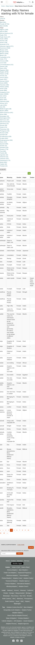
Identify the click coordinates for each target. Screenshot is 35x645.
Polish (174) (3, 127)
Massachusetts (19, 593)
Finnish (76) (3, 75)
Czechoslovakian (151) (6, 64)
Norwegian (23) (4, 116)
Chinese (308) (4, 61)
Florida (6, 593)
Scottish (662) (4, 138)
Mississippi (6, 596)
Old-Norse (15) (4, 123)
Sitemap (26, 561)
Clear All (2, 18)
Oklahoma (20, 598)
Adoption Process (11, 623)
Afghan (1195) (4, 29)
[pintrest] (21, 640)
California (30, 590)
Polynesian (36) (4, 129)
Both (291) (3, 22)
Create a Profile (20, 544)
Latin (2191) (3, 105)
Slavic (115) (3, 142)
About (7, 561)
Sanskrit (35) (3, 134)
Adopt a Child (16, 567)
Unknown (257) (4, 158)
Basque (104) (4, 50)
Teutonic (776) (4, 149)
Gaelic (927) (3, 79)
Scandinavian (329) (5, 136)
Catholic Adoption (7, 621)
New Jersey (14, 596)
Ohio (13, 598)
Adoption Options (17, 612)
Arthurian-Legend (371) (6, 46)
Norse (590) (3, 114)
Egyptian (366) (4, 70)
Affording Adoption (11, 586)
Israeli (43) (3, 97)
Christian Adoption (10, 583)
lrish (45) (2, 107)
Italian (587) (3, 99)
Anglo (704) (3, 35)
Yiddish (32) (3, 164)
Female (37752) (4, 24)
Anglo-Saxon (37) (5, 37)
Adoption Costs (17, 578)
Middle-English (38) (5, 109)
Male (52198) (4, 26)
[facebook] (13, 640)
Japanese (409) (4, 101)
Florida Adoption (6, 578)
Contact (13, 561)
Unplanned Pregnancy (24, 572)
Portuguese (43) (4, 131)
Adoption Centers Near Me (14, 607)
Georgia (11, 593)
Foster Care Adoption (10, 572)
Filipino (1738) (4, 74)
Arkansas (23, 590)
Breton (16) (3, 55)
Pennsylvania (28, 598)
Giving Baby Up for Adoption (12, 610)
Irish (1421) (3, 96)
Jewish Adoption (28, 621)
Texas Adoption (23, 575)
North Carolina (6, 598)
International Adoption (23, 583)
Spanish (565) (4, 144)
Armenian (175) (4, 44)
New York (22, 596)
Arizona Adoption (12, 570)
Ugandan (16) (4, 155)
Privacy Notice (12, 634)
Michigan (28, 593)
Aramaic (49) (3, 40)
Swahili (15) (3, 145)
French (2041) (4, 77)
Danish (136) (3, 66)
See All (31, 547)
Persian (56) (3, 125)
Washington (17, 603)
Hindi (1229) (3, 88)
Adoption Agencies (23, 623)
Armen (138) (3, 42)
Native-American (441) (6, 112)
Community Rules (22, 634)
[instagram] (17, 640)
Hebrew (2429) (4, 86)
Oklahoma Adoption (12, 575)
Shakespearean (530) (6, 140)
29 (4, 533)
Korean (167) (4, 103)
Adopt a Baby (25, 567)
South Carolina (9, 601)
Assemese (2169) (5, 48)
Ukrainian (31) (4, 156)
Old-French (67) (4, 120)
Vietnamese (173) (5, 160)
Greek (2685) (4, 83)
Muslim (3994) (4, 110)
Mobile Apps (17, 563)
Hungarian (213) (4, 92)
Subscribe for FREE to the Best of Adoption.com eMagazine (15, 550)
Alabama (9, 590)
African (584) (3, 31)
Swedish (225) (4, 147)
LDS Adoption (18, 621)
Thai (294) (3, 151)
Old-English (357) (5, 118)
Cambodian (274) (5, 57)
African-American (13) (6, 33)
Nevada (29, 596)
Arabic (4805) (4, 39)
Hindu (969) (3, 90)
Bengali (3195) (4, 51)
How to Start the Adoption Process (17, 615)
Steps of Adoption (11, 618)
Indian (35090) (4, 94)
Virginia (27, 601)
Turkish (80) (3, 153)
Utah (22, 601)
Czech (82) (3, 62)
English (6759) (4, 72)
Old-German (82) (5, 121)
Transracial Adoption (12, 581)
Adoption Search (23, 586)
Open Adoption (23, 570)
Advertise (19, 561)
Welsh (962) (3, 162)
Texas (17, 601)
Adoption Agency (24, 581)
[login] (33, 2)
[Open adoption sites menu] (6, 2)
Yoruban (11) (3, 166)
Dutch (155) (3, 68)
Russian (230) (4, 132)
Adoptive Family (28, 578)
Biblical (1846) (4, 53)
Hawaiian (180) (4, 85)
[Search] (30, 2)
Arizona (16, 590)
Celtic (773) (3, 59)
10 (28, 530)
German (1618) (4, 81)
